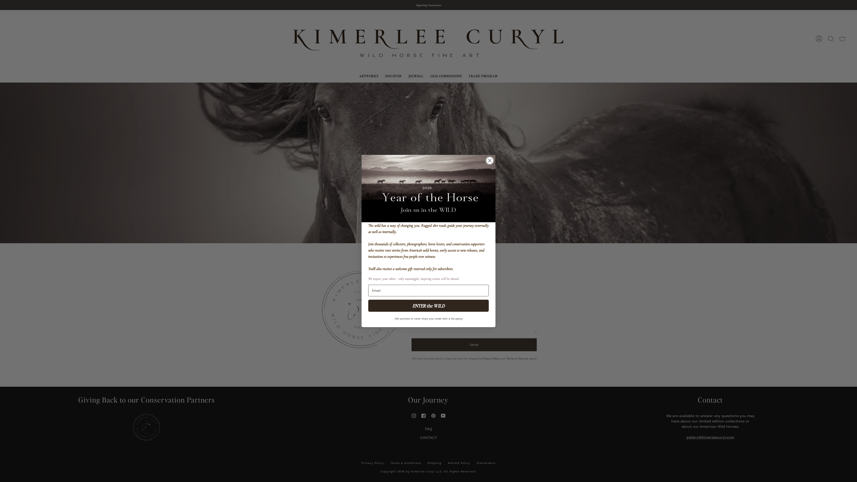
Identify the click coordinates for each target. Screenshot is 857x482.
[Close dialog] (490, 160)
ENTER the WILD (428, 306)
